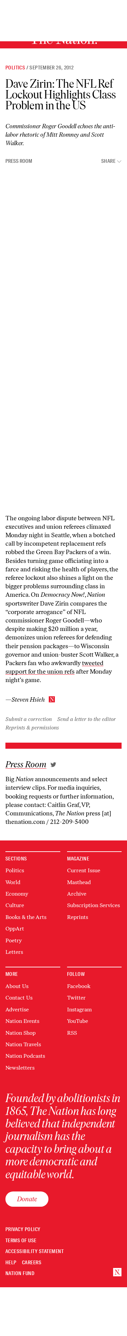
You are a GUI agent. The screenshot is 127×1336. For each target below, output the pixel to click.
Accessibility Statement (34, 1251)
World (12, 882)
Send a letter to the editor (86, 719)
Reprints (77, 917)
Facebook (78, 986)
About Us (16, 986)
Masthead (79, 882)
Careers (31, 1263)
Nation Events (22, 1021)
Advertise (17, 1009)
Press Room (18, 161)
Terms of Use (21, 1241)
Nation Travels (23, 1044)
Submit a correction (28, 719)
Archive (76, 894)
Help (11, 1263)
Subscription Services (93, 905)
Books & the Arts (25, 917)
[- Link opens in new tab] (53, 764)
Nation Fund (19, 1273)
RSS (72, 1033)
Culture (14, 905)
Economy (16, 894)
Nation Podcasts (25, 1056)
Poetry (13, 940)
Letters (14, 952)
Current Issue (83, 870)
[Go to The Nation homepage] (117, 1272)
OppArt (14, 928)
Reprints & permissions (32, 727)
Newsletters (20, 1068)
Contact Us (19, 997)
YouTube (77, 1021)
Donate (27, 1199)
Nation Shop (20, 1033)
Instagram (79, 1009)
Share (108, 161)
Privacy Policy (23, 1229)
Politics (15, 67)
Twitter (76, 997)
